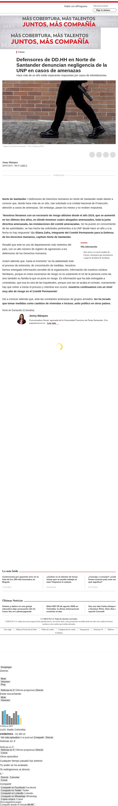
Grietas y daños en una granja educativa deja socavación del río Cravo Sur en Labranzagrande (18, 609)
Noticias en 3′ (8, 690)
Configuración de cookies (67, 630)
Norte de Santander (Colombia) (18, 310)
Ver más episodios (10, 737)
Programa (82, 6)
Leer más (51, 323)
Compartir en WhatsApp (13, 796)
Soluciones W (98, 630)
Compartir (39, 737)
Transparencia (84, 630)
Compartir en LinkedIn (12, 793)
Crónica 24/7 (6, 726)
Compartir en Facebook (13, 787)
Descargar (5, 802)
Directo (39, 690)
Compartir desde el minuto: (16, 804)
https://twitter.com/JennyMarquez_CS (19, 162)
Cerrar (4, 753)
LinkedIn (106, 155)
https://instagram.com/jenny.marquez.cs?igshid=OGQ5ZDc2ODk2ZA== (23, 162)
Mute (3, 678)
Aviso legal (7, 630)
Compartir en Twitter (11, 790)
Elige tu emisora (103, 10)
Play (3, 684)
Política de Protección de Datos (26, 630)
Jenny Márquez (10, 162)
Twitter (99, 155)
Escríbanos (59, 633)
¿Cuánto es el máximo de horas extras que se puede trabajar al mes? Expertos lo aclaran (62, 579)
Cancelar (14, 777)
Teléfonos (110, 630)
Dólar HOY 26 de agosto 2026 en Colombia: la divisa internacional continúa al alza (62, 609)
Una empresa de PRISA (59, 641)
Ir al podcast (27, 737)
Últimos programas (25, 690)
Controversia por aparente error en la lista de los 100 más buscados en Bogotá (20, 579)
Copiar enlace (8, 799)
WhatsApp (113, 155)
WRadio (18, 8)
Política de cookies (47, 630)
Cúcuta (21, 52)
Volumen (5, 681)
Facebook (92, 155)
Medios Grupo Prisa (59, 648)
